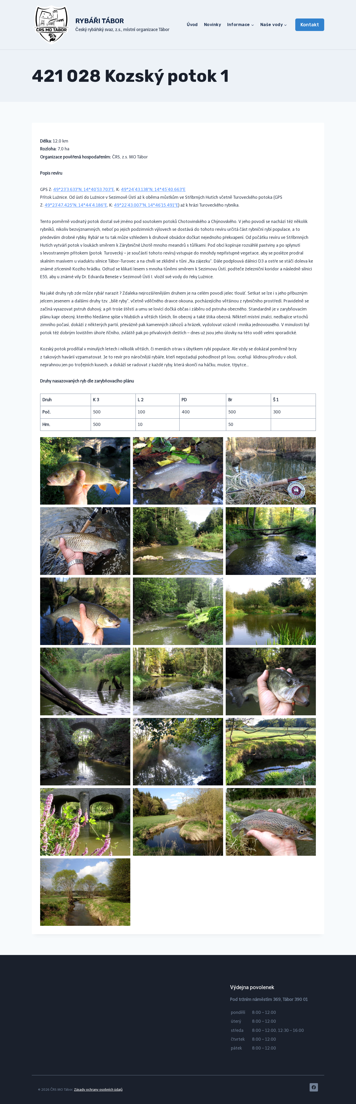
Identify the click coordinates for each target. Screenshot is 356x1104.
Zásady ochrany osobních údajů (98, 1089)
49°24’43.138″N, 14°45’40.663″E (153, 189)
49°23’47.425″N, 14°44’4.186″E (76, 205)
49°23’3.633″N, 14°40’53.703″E (83, 189)
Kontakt (309, 25)
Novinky (212, 24)
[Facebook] (314, 1087)
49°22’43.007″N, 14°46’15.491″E (146, 205)
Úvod (192, 24)
